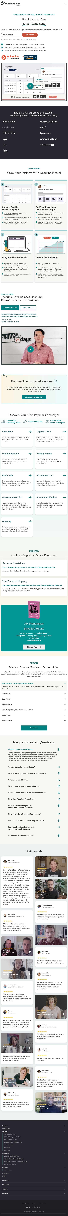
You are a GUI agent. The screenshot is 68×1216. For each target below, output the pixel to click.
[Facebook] (32, 1207)
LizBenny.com (11, 1013)
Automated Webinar (46, 497)
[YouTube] (27, 1207)
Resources (5, 1180)
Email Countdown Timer (9, 1134)
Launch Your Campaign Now (34, 397)
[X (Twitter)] (30, 1207)
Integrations (5, 1173)
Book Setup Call (28, 308)
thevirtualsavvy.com (8, 1082)
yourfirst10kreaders (42, 941)
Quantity (6, 521)
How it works (6, 1128)
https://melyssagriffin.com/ (10, 974)
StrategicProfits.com (13, 1095)
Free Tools (5, 1184)
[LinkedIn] (40, 1207)
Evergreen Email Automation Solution (13, 1142)
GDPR (39, 1203)
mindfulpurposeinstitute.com (45, 1014)
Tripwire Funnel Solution (10, 1164)
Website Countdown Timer (10, 1139)
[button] (34, 755)
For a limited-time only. (34, 640)
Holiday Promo (44, 453)
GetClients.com (46, 1051)
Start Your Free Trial (10, 308)
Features (4, 1131)
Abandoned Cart (44, 475)
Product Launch (10, 453)
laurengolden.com (42, 872)
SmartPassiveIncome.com (49, 1027)
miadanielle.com (46, 975)
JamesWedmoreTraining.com (16, 987)
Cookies (34, 1203)
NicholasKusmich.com (48, 907)
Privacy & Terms (26, 1203)
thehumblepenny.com (43, 1108)
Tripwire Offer (43, 431)
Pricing (4, 1176)
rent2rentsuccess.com (9, 1049)
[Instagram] (35, 1207)
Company (5, 1193)
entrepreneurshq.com (13, 862)
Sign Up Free (32, 647)
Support (5, 1189)
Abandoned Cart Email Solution (11, 1156)
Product (5, 1126)
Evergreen (7, 431)
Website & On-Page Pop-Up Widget (12, 1137)
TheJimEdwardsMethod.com (16, 916)
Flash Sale (7, 475)
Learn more (34, 728)
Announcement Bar (12, 497)
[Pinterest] (38, 1207)
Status (44, 1203)
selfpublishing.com (8, 952)
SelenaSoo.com (46, 953)
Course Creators (8, 1170)
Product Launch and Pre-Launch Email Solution (15, 1161)
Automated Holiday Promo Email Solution (14, 1158)
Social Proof (7, 1150)
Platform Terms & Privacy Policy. (27, 39)
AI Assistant (7, 1147)
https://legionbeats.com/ (44, 895)
